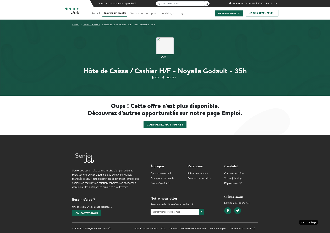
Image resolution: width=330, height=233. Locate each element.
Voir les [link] (233, 178)
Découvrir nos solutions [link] (199, 178)
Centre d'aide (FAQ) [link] (160, 183)
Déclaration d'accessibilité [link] (242, 228)
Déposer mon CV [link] (233, 183)
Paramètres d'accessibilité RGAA (248, 3)
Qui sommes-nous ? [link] (161, 173)
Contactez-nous (86, 213)
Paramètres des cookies (146, 228)
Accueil (95, 13)
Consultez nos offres (165, 125)
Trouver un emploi (115, 13)
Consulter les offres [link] (234, 173)
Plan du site (271, 3)
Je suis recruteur (261, 13)
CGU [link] (163, 228)
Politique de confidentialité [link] (193, 228)
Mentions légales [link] (218, 228)
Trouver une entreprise (143, 13)
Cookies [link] (174, 228)
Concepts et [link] (162, 178)
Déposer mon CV (229, 13)
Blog (180, 13)
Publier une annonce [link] (198, 173)
